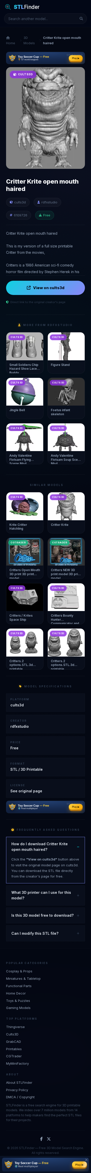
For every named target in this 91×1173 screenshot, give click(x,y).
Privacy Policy (17, 1090)
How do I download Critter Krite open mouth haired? (39, 847)
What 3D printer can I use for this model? (41, 895)
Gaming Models (18, 1008)
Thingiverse (15, 1027)
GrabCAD (13, 1042)
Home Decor (16, 993)
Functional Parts (19, 986)
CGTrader (14, 1056)
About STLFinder (19, 1082)
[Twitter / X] (49, 1139)
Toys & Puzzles (18, 1001)
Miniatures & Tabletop (23, 978)
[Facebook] (41, 1139)
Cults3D (12, 1034)
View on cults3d (48, 287)
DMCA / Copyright (20, 1097)
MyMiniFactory (17, 1063)
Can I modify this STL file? (34, 933)
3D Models (29, 40)
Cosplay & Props (19, 971)
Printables (14, 1049)
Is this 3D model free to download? (42, 915)
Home (10, 43)
